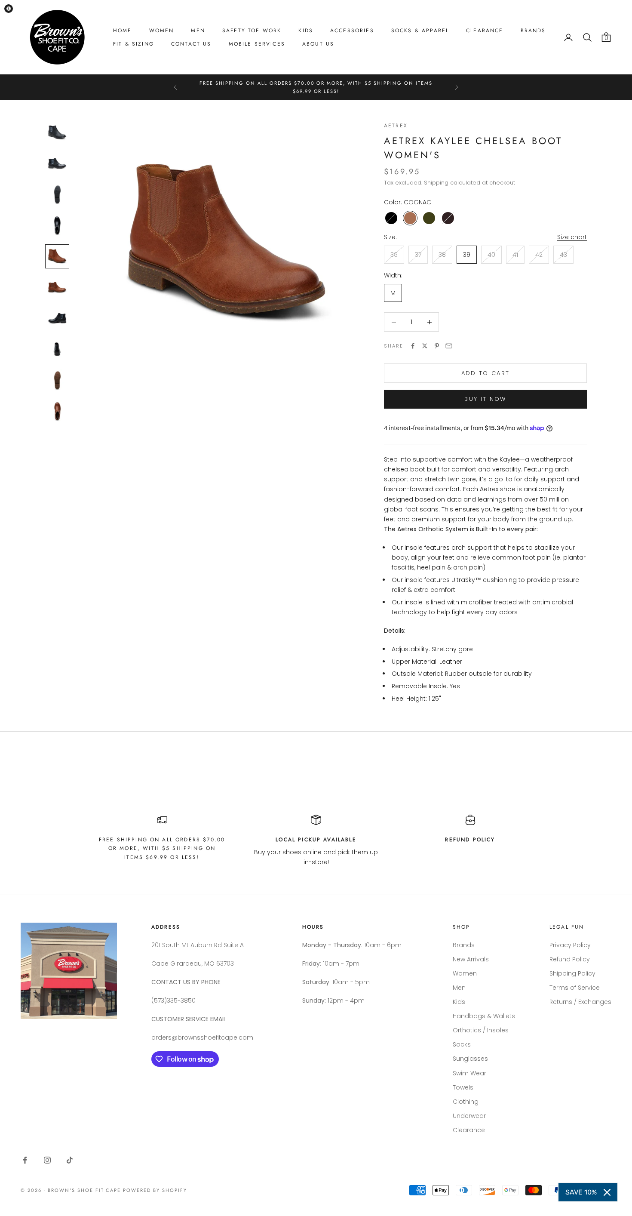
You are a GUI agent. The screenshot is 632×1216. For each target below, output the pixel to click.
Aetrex (396, 125)
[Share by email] (448, 345)
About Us (318, 44)
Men (198, 30)
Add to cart (485, 373)
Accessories (352, 30)
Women (161, 30)
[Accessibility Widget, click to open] (8, 8)
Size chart (572, 237)
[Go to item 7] (57, 318)
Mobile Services (257, 44)
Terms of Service (574, 987)
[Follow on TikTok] (69, 1160)
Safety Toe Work (251, 30)
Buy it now (485, 399)
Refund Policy (569, 959)
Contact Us (191, 44)
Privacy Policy (570, 945)
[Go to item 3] (57, 194)
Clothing (466, 1101)
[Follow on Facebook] (25, 1160)
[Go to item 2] (57, 163)
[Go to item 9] (57, 380)
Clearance (484, 30)
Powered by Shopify (155, 1190)
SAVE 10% (581, 1192)
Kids (305, 30)
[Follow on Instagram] (47, 1160)
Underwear (469, 1115)
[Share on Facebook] (412, 345)
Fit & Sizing (133, 44)
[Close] (607, 1192)
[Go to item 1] (57, 132)
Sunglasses (470, 1058)
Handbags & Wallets (484, 1016)
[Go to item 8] (57, 349)
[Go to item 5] (57, 256)
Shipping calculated (452, 183)
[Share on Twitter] (424, 345)
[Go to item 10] (57, 411)
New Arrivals (471, 959)
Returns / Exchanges (580, 1001)
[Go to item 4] (57, 225)
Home (122, 30)
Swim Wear (469, 1073)
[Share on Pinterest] (436, 345)
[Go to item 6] (57, 287)
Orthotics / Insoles (481, 1030)
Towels (463, 1087)
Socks (462, 1044)
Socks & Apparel (420, 30)
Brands (533, 30)
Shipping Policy (572, 973)
